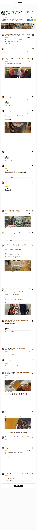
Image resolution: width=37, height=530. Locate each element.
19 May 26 (6, 271)
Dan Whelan (7, 320)
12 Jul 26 (6, 43)
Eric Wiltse (6, 181)
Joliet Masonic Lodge (11, 233)
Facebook (28, 20)
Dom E (6, 348)
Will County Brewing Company (15, 294)
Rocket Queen (17, 288)
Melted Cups (14, 348)
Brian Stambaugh (8, 210)
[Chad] (11, 240)
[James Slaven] (11, 394)
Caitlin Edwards (7, 244)
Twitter (30, 20)
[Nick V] (19, 394)
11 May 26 (6, 368)
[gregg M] (26, 432)
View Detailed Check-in (11, 43)
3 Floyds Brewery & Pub (11, 321)
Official (31, 17)
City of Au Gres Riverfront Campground (18, 182)
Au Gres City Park (16, 211)
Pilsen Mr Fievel (7, 372)
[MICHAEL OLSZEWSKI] (12, 394)
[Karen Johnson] (11, 177)
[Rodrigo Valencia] (26, 394)
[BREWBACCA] (11, 480)
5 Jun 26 (6, 175)
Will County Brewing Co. (26, 58)
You (34, 32)
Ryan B (6, 473)
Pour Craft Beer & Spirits (14, 362)
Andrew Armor (7, 58)
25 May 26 (6, 193)
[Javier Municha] (21, 394)
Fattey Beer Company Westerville (19, 245)
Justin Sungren (7, 96)
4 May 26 (6, 391)
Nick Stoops (7, 288)
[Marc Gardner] (25, 432)
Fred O (6, 232)
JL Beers (7, 59)
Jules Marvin (7, 436)
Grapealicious (17, 58)
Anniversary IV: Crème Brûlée (21, 96)
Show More (16, 20)
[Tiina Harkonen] (18, 394)
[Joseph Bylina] (16, 394)
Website (35, 20)
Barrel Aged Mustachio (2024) (22, 34)
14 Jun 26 (6, 105)
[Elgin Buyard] (14, 394)
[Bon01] (23, 394)
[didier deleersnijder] (18, 432)
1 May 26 (6, 442)
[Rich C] (25, 394)
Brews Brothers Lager (16, 232)
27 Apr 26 (6, 478)
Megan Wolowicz (8, 34)
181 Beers (23, 17)
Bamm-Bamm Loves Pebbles (19, 181)
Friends (32, 32)
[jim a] (12, 177)
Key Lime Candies (17, 320)
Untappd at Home (16, 35)
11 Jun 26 (6, 160)
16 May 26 (6, 331)
